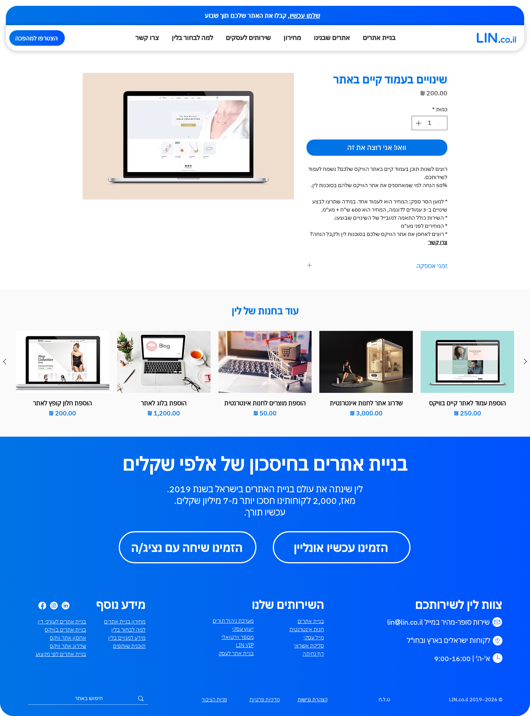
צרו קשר (437, 242)
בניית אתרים (311, 621)
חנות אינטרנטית (306, 629)
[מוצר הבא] (4, 361)
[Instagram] (54, 605)
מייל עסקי (313, 637)
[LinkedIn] (65, 605)
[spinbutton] (429, 123)
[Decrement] (441, 123)
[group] (265, 374)
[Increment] (418, 123)
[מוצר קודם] (525, 361)
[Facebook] (42, 605)
